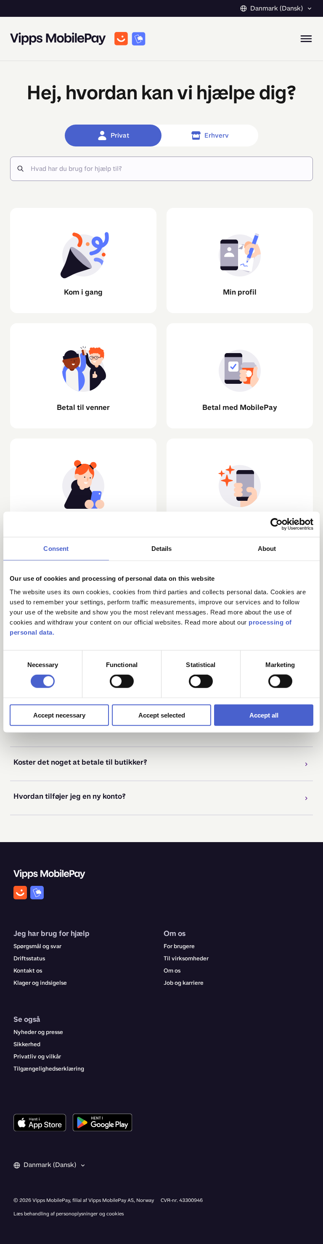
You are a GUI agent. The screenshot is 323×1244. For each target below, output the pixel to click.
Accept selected (161, 714)
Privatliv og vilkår (37, 1057)
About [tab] (267, 548)
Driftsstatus (29, 958)
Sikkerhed (26, 1044)
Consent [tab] (56, 548)
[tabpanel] (161, 508)
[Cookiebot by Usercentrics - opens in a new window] (276, 524)
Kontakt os (27, 971)
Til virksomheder (186, 958)
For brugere (179, 946)
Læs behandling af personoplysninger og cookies (68, 1213)
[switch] (122, 681)
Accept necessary (59, 714)
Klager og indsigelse (40, 983)
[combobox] (168, 169)
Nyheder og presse (38, 1032)
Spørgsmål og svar (37, 946)
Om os (172, 971)
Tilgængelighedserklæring (48, 1069)
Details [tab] (161, 548)
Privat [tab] (120, 135)
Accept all (263, 714)
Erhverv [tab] (216, 135)
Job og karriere (184, 983)
